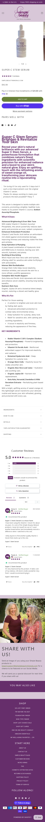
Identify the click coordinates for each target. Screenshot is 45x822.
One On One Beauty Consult (22, 730)
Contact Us (22, 751)
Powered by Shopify (22, 817)
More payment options (22, 111)
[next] (26, 64)
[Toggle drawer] (3, 13)
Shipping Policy (22, 777)
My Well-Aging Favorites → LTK (22, 737)
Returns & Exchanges (22, 773)
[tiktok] (29, 798)
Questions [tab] (22, 498)
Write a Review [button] (23, 486)
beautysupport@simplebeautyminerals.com (20, 666)
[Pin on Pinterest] (8, 125)
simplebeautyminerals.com (12, 80)
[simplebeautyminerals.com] (22, 13)
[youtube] (25, 798)
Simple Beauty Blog (22, 755)
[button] (15, 125)
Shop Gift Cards (22, 726)
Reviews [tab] (9, 498)
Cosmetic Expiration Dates (22, 770)
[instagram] (19, 798)
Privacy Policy (22, 781)
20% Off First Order (22, 708)
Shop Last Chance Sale (22, 723)
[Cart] (42, 13)
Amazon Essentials (22, 734)
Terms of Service (22, 784)
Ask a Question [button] (23, 491)
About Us (22, 748)
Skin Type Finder (22, 719)
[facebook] (16, 798)
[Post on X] (5, 125)
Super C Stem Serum (12, 541)
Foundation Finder (22, 715)
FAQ (22, 766)
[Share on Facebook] (2, 125)
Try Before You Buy (22, 712)
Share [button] (10, 547)
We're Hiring (22, 762)
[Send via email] (12, 125)
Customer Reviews (22, 759)
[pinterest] (22, 798)
